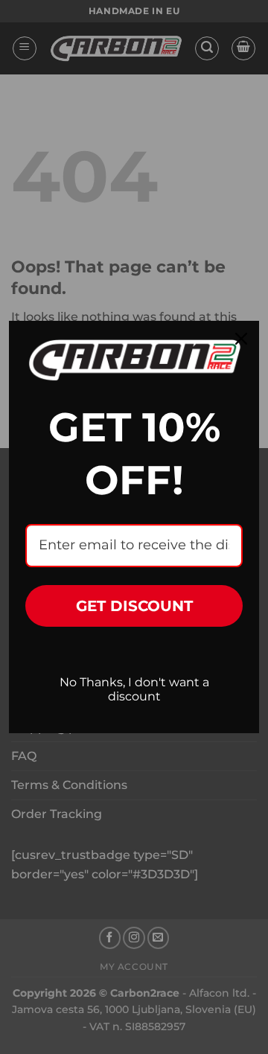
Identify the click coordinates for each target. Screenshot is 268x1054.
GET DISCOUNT (134, 606)
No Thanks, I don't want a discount (134, 689)
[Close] (241, 339)
